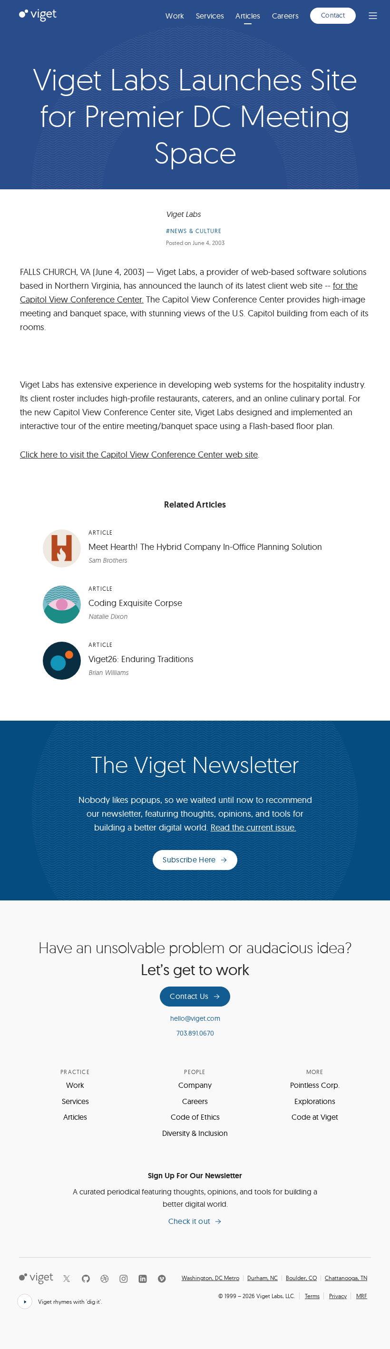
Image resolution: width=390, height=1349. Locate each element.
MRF (361, 1296)
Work (175, 15)
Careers (285, 15)
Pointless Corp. (315, 1085)
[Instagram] (123, 1278)
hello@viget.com (195, 1018)
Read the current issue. (253, 827)
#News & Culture (194, 231)
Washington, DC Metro (210, 1278)
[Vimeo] (161, 1278)
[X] (66, 1278)
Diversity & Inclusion (195, 1133)
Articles (248, 15)
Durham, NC (262, 1278)
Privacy (338, 1296)
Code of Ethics (195, 1117)
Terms (312, 1296)
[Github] (85, 1278)
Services (210, 15)
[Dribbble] (104, 1278)
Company (195, 1085)
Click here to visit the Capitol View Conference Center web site (139, 454)
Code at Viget (315, 1117)
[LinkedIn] (142, 1278)
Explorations (314, 1101)
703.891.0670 (195, 1033)
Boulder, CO (301, 1278)
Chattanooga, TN (346, 1278)
